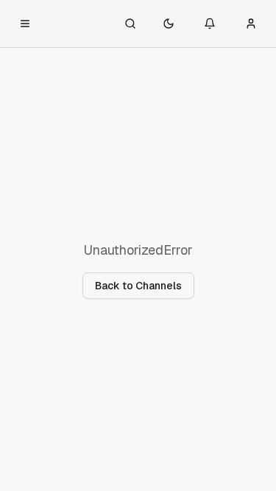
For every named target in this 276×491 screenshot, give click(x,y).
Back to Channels (138, 285)
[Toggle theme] (168, 23)
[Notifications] (210, 23)
